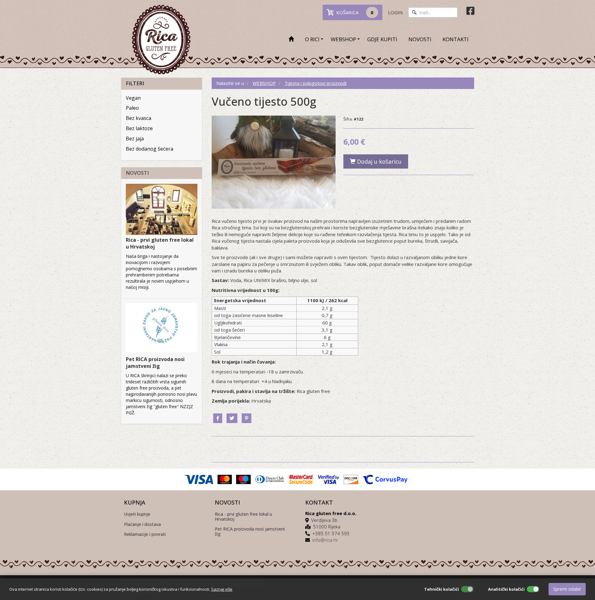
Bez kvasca (138, 118)
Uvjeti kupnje (137, 514)
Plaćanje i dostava (142, 524)
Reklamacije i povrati (145, 534)
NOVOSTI (419, 39)
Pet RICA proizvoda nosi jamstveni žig (155, 362)
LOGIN (395, 12)
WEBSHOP (343, 39)
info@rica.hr (325, 540)
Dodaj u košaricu (378, 161)
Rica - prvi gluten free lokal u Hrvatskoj (243, 517)
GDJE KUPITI (382, 39)
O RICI (312, 39)
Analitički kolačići (506, 589)
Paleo (132, 107)
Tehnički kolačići (441, 589)
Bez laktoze (139, 128)
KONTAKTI (456, 39)
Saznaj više (221, 589)
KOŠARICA (353, 12)
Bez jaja (135, 138)
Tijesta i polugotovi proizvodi (315, 83)
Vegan (133, 98)
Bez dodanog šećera (149, 148)
